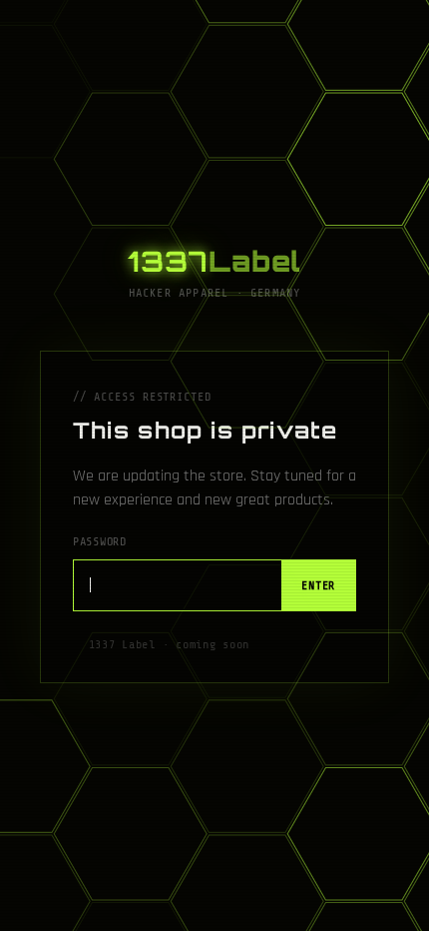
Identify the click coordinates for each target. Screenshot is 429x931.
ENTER (318, 585)
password (100, 541)
